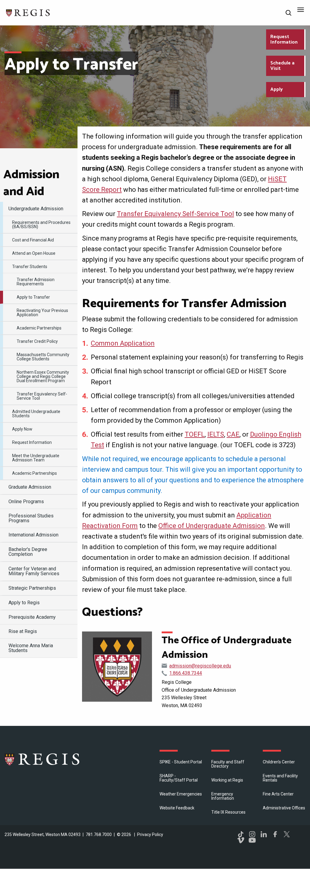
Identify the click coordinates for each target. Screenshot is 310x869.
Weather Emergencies (181, 794)
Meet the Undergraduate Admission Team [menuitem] (35, 457)
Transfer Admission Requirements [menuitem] (35, 281)
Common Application (123, 343)
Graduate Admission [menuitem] (29, 487)
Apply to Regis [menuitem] (24, 602)
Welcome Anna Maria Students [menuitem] (30, 648)
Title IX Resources (228, 812)
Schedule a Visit (282, 66)
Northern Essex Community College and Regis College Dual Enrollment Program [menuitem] (43, 376)
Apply (276, 89)
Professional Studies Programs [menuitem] (31, 518)
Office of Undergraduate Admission (211, 526)
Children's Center (279, 761)
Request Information (284, 39)
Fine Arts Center (278, 794)
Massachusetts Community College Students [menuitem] (43, 356)
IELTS (215, 434)
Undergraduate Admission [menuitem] (35, 209)
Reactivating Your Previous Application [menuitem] (42, 312)
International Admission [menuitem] (33, 535)
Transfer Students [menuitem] (29, 266)
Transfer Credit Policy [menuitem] (37, 341)
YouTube (252, 840)
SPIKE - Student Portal (181, 761)
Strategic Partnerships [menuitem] (32, 588)
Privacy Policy (150, 834)
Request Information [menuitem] (32, 442)
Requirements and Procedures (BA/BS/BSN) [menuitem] (41, 224)
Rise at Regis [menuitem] (22, 631)
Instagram (252, 834)
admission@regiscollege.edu (200, 666)
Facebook (275, 834)
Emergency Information (222, 796)
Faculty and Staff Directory (227, 764)
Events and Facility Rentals (280, 777)
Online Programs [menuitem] (26, 501)
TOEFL (195, 434)
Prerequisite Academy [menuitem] (32, 617)
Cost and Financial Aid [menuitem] (33, 240)
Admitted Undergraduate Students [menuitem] (36, 413)
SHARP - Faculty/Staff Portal (179, 777)
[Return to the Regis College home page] (28, 12)
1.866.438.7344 (185, 673)
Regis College (42, 759)
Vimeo (240, 840)
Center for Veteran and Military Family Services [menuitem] (33, 571)
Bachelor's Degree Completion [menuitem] (27, 551)
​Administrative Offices (284, 807)
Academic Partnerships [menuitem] (39, 328)
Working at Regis (227, 780)
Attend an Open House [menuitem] (33, 253)
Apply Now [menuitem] (22, 429)
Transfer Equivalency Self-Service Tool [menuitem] (42, 396)
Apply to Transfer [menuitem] (33, 297)
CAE (233, 434)
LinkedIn (263, 834)
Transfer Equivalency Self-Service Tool (175, 214)
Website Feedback (177, 807)
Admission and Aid (31, 183)
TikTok (240, 834)
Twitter (286, 834)
